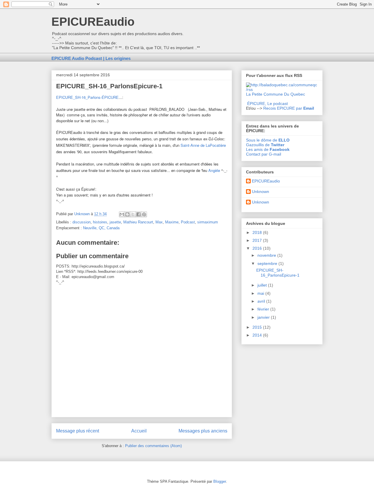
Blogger (219, 481)
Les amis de (268, 149)
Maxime (172, 222)
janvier (264, 317)
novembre (267, 255)
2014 (257, 335)
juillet (262, 285)
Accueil (139, 430)
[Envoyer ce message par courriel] (122, 214)
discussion (81, 222)
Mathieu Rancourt (138, 222)
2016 (257, 248)
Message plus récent (77, 430)
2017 (257, 240)
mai (261, 293)
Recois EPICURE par (288, 108)
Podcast (188, 222)
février (263, 309)
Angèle (214, 170)
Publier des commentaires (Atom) (153, 446)
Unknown (260, 191)
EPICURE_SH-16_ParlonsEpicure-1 (277, 272)
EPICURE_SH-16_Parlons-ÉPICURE (87, 97)
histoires (100, 222)
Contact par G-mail (263, 154)
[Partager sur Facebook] (138, 214)
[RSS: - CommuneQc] (282, 89)
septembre (267, 263)
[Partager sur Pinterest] (144, 214)
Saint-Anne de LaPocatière (203, 145)
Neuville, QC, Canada (101, 228)
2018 (257, 232)
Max (159, 222)
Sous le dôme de (268, 140)
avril (261, 301)
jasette (115, 222)
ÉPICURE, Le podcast (267, 103)
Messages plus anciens (203, 430)
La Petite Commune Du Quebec (275, 94)
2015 (257, 327)
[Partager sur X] (133, 214)
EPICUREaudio (92, 21)
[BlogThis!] (127, 214)
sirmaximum (207, 222)
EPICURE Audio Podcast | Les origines (91, 58)
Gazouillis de (265, 144)
